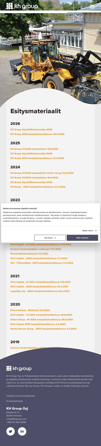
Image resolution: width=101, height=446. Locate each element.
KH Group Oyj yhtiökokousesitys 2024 (31, 182)
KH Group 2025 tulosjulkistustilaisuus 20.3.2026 (37, 134)
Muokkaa (49, 238)
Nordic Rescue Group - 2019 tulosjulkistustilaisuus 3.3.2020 (43, 328)
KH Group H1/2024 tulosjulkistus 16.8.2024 (34, 177)
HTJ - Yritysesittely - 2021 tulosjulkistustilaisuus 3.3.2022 (41, 263)
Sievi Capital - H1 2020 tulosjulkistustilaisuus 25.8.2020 (41, 315)
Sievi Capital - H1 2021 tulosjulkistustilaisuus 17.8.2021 (40, 282)
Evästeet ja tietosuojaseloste (20, 395)
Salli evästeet (82, 238)
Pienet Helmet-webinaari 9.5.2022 (29, 253)
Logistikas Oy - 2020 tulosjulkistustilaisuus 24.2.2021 (39, 291)
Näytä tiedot (87, 230)
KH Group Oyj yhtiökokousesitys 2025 (31, 153)
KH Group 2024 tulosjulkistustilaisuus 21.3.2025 (37, 158)
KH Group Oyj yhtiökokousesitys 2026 (31, 129)
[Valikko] (92, 6)
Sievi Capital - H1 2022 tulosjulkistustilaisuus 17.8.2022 (40, 244)
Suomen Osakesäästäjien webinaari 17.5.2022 (35, 249)
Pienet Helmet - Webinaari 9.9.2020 (30, 310)
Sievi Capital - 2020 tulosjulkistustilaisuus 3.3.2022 (38, 258)
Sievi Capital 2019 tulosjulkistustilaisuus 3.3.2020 (37, 324)
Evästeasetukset (14, 400)
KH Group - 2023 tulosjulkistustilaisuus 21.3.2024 (37, 186)
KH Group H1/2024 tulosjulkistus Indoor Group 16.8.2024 (42, 173)
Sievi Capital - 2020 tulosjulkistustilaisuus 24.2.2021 (39, 286)
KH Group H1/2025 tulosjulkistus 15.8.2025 (34, 149)
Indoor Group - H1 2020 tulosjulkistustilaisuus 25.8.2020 (41, 319)
